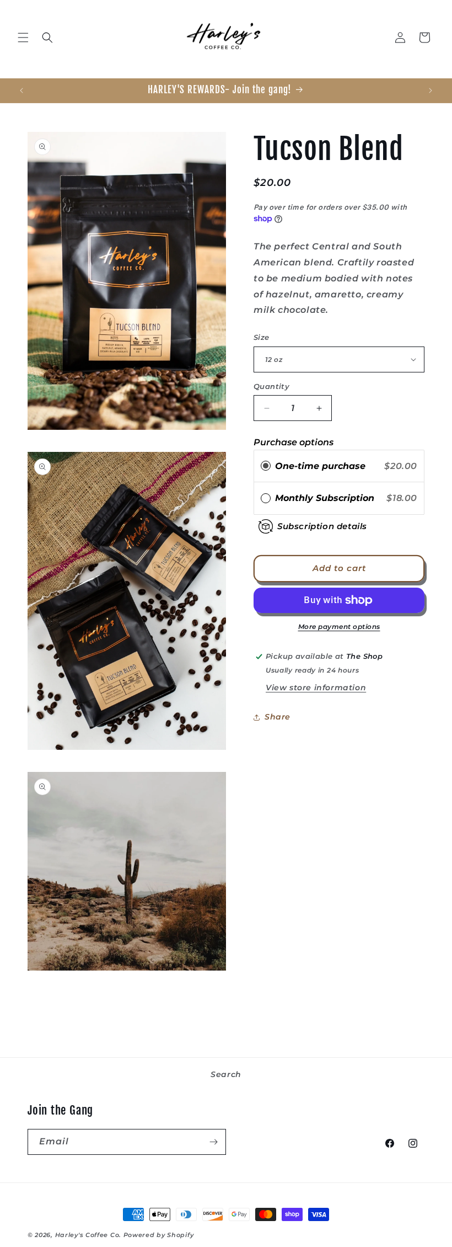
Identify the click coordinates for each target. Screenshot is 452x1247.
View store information (316, 687)
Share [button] (277, 717)
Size (262, 337)
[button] (23, 37)
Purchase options (293, 442)
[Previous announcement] (21, 90)
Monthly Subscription (327, 498)
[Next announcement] (430, 90)
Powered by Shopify (158, 1235)
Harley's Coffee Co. (88, 1235)
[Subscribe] (213, 1142)
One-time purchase (320, 466)
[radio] (266, 466)
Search (226, 1074)
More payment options (339, 626)
